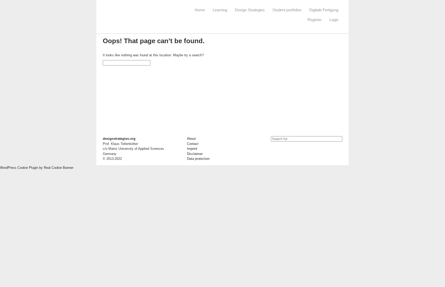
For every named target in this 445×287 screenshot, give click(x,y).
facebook (286, 149)
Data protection (198, 159)
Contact (193, 144)
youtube (275, 149)
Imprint (192, 149)
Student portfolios (287, 10)
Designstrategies (134, 15)
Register (314, 19)
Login (333, 19)
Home (200, 10)
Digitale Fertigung (323, 10)
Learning (220, 10)
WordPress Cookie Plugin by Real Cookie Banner (36, 168)
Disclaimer (195, 154)
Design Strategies (250, 10)
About (191, 139)
